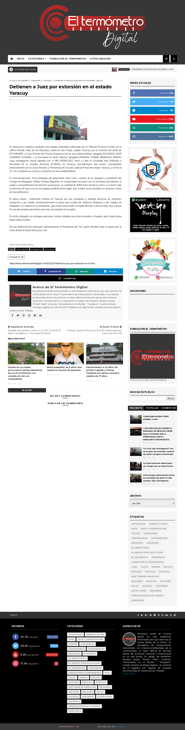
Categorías (36, 58)
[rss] (162, 615)
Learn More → (130, 673)
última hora (139, 591)
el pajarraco (140, 557)
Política (164, 571)
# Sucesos (49, 249)
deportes (137, 543)
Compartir (54, 271)
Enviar (84, 271)
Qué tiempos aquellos (145, 576)
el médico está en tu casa (147, 552)
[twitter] (142, 615)
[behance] (167, 615)
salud (135, 586)
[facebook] (138, 615)
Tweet (26, 271)
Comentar (69, 278)
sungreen (162, 586)
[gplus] (146, 615)
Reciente (136, 408)
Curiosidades (159, 538)
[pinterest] (150, 615)
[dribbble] (158, 615)
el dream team (140, 548)
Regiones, (43, 99)
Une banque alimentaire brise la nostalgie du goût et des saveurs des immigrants (158, 478)
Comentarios (169, 408)
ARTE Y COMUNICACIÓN (153, 528)
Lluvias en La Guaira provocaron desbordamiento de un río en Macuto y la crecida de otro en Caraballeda (25, 373)
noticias (137, 571)
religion (151, 581)
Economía (153, 543)
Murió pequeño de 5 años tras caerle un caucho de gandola (64, 368)
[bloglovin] (154, 615)
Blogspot (120, 727)
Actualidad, (32, 99)
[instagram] (170, 615)
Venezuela (138, 600)
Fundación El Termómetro (68, 58)
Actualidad (113, 69)
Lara (134, 567)
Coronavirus (140, 538)
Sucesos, (52, 99)
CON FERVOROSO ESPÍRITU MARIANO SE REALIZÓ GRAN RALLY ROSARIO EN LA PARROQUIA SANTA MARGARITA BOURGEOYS (157, 434)
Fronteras (158, 557)
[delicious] (174, 615)
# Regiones (36, 249)
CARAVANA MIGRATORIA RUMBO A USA (141, 69)
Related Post (16, 338)
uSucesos (155, 591)
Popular (152, 408)
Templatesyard (88, 727)
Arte (134, 528)
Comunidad (150, 533)
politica (150, 571)
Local (144, 567)
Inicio (21, 58)
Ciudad (136, 533)
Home (12, 80)
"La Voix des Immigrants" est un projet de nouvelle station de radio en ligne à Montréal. (158, 451)
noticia (168, 567)
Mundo (156, 567)
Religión (165, 581)
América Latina (158, 524)
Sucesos (47, 80)
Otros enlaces (100, 58)
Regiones (35, 80)
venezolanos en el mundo (147, 595)
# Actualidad (22, 249)
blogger (27, 390)
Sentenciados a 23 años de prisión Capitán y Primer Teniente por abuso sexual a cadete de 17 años (102, 371)
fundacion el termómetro (148, 562)
